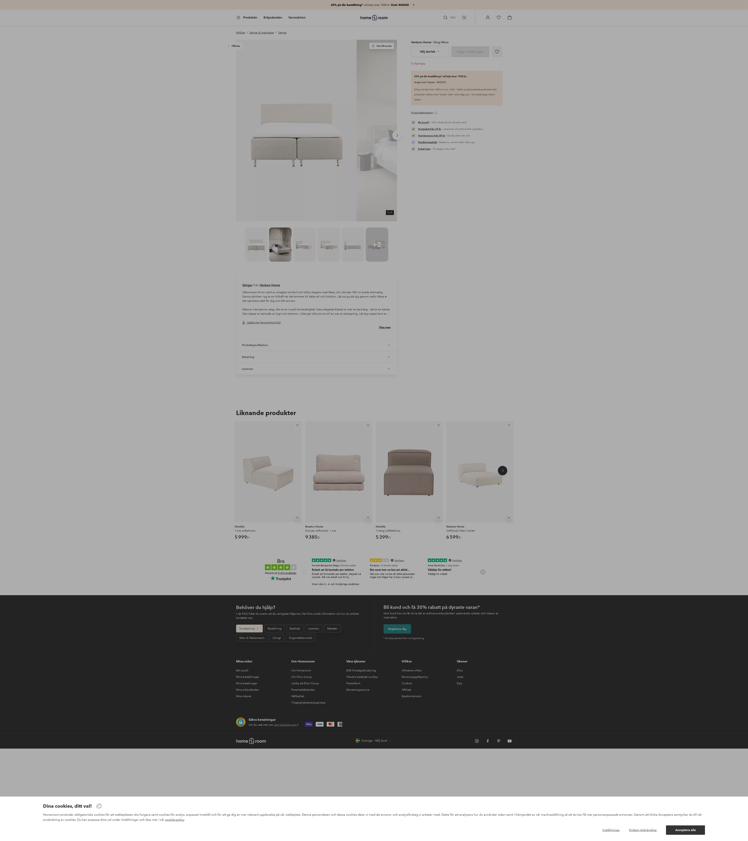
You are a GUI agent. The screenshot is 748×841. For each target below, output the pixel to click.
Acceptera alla (685, 830)
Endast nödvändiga (643, 830)
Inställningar (611, 830)
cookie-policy (174, 820)
